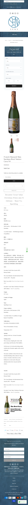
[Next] (16, 135)
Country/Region (10, 71)
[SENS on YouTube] (13, 13)
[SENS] (14, 23)
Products (9, 40)
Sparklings (16, 421)
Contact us (14, 489)
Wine (10, 425)
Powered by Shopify (16, 494)
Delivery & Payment (14, 486)
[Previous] (11, 135)
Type (7, 58)
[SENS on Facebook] (10, 13)
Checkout (18, 7)
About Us (14, 483)
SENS (9, 492)
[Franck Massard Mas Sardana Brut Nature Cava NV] (14, 112)
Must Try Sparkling (15, 288)
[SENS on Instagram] (15, 13)
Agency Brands (12, 419)
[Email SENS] (18, 13)
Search (14, 86)
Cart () (13, 7)
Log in (8, 7)
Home (14, 478)
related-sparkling (10, 421)
